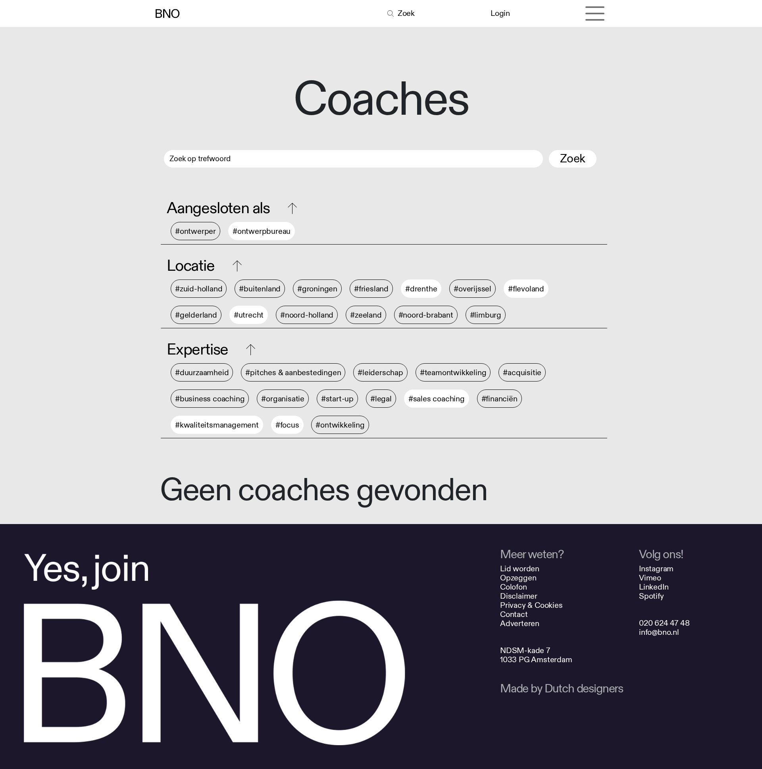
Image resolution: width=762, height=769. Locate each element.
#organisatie (282, 399)
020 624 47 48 (664, 623)
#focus (287, 425)
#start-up (337, 399)
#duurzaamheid (202, 373)
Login (500, 13)
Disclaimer (518, 596)
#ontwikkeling (340, 425)
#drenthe (421, 289)
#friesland (371, 289)
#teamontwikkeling (453, 373)
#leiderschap (380, 373)
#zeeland (365, 315)
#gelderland (196, 315)
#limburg (485, 315)
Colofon (513, 587)
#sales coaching (436, 399)
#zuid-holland (198, 289)
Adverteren (519, 623)
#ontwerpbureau (262, 231)
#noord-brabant (425, 315)
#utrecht (249, 315)
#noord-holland (306, 315)
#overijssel (472, 289)
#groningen (317, 289)
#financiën (499, 399)
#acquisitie (522, 373)
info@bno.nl (659, 632)
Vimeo (650, 578)
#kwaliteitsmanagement (217, 425)
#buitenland (260, 289)
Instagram (656, 569)
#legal (381, 399)
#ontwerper (195, 231)
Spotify (651, 596)
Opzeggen (518, 578)
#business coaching (209, 399)
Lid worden (519, 569)
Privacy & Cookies (531, 605)
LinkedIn (653, 587)
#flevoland (526, 289)
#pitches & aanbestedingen (293, 373)
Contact (514, 614)
